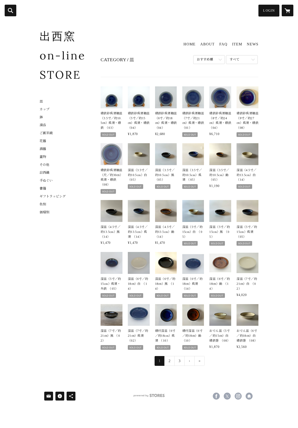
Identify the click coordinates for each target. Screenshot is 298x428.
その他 (44, 164)
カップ (44, 109)
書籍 (43, 188)
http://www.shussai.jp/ (249, 396)
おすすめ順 (205, 59)
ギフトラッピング (53, 196)
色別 (43, 204)
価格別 (44, 212)
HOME (189, 44)
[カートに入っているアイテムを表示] (287, 10)
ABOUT (207, 44)
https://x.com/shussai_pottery (227, 396)
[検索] (10, 10)
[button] (268, 11)
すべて (234, 59)
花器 (43, 141)
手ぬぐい (46, 180)
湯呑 (43, 125)
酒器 (43, 149)
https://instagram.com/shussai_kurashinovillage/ (238, 396)
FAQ (223, 44)
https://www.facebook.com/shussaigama (216, 396)
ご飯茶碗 (46, 133)
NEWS (252, 44)
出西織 (44, 172)
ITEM (237, 44)
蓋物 (43, 157)
